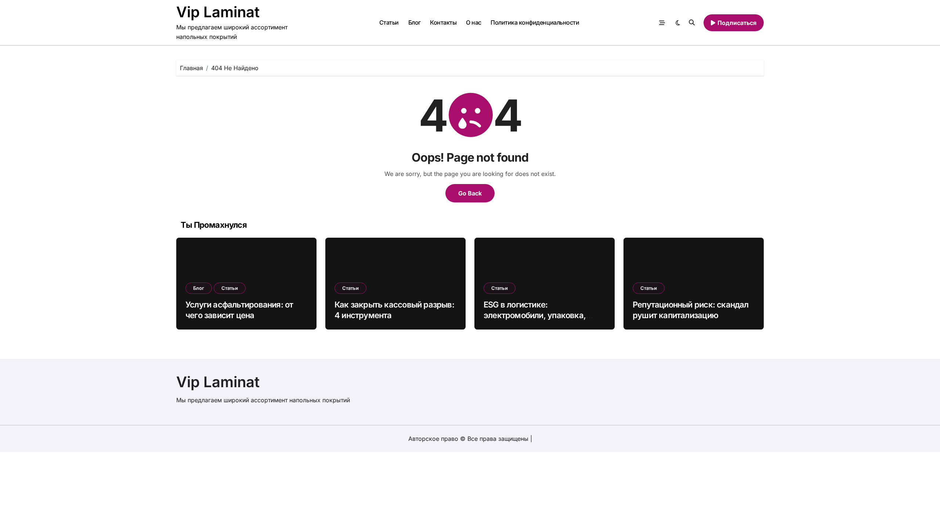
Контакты (443, 22)
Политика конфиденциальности (535, 22)
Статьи (389, 22)
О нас (473, 22)
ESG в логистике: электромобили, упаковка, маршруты (535, 315)
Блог (414, 22)
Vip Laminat (218, 12)
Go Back (470, 193)
